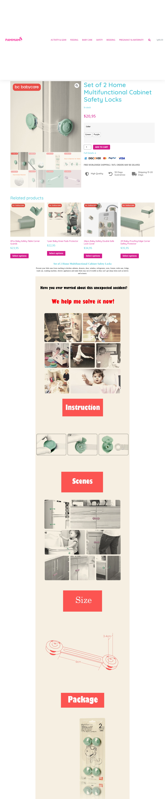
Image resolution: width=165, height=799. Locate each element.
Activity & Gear (58, 40)
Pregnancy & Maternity (131, 40)
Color (88, 126)
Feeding (74, 40)
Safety (99, 40)
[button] (149, 40)
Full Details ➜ (90, 153)
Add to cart (101, 147)
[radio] (88, 135)
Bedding (110, 40)
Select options (19, 256)
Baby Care (87, 40)
